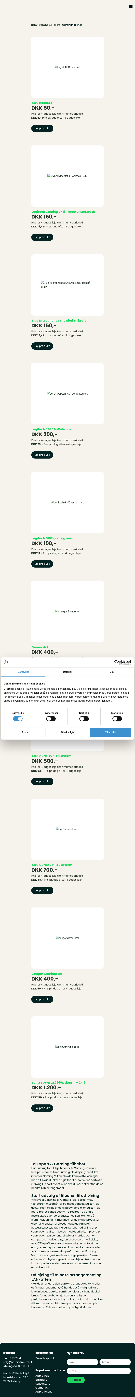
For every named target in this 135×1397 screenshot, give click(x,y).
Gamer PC (42, 1388)
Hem (34, 25)
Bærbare (41, 1380)
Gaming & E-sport (49, 25)
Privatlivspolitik (45, 1358)
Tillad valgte (67, 732)
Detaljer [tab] (67, 671)
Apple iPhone (44, 1392)
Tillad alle (110, 732)
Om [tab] (111, 671)
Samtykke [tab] (23, 671)
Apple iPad (42, 1376)
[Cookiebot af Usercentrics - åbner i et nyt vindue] (116, 662)
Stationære (42, 1384)
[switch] (51, 718)
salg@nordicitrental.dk (18, 1362)
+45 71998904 (12, 1358)
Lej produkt (42, 128)
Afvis (25, 732)
